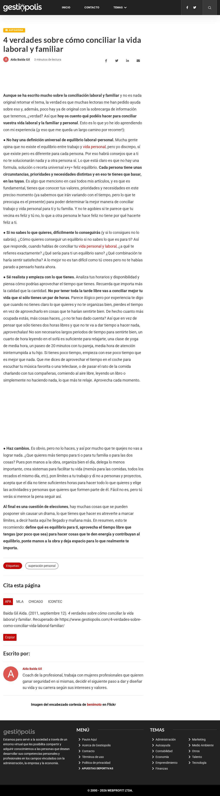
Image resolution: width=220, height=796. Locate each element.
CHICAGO (36, 602)
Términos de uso (93, 757)
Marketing (199, 739)
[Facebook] (187, 7)
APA (8, 602)
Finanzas (162, 768)
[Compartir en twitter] (117, 61)
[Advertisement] (81, 78)
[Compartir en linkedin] (128, 61)
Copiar (10, 637)
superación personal (41, 565)
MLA (19, 602)
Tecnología (199, 762)
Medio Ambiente (203, 745)
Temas (118, 7)
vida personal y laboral (98, 246)
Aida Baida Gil (20, 59)
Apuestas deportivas (97, 768)
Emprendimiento (166, 762)
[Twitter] (194, 7)
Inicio (66, 7)
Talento (197, 757)
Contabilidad (164, 751)
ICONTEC (55, 602)
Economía (162, 757)
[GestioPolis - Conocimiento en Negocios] (19, 731)
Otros (196, 751)
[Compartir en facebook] (107, 61)
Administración (166, 739)
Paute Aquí (89, 739)
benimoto (94, 704)
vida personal (94, 147)
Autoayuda (16, 30)
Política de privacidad (96, 762)
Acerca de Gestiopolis (96, 745)
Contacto (91, 7)
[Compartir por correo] (139, 61)
